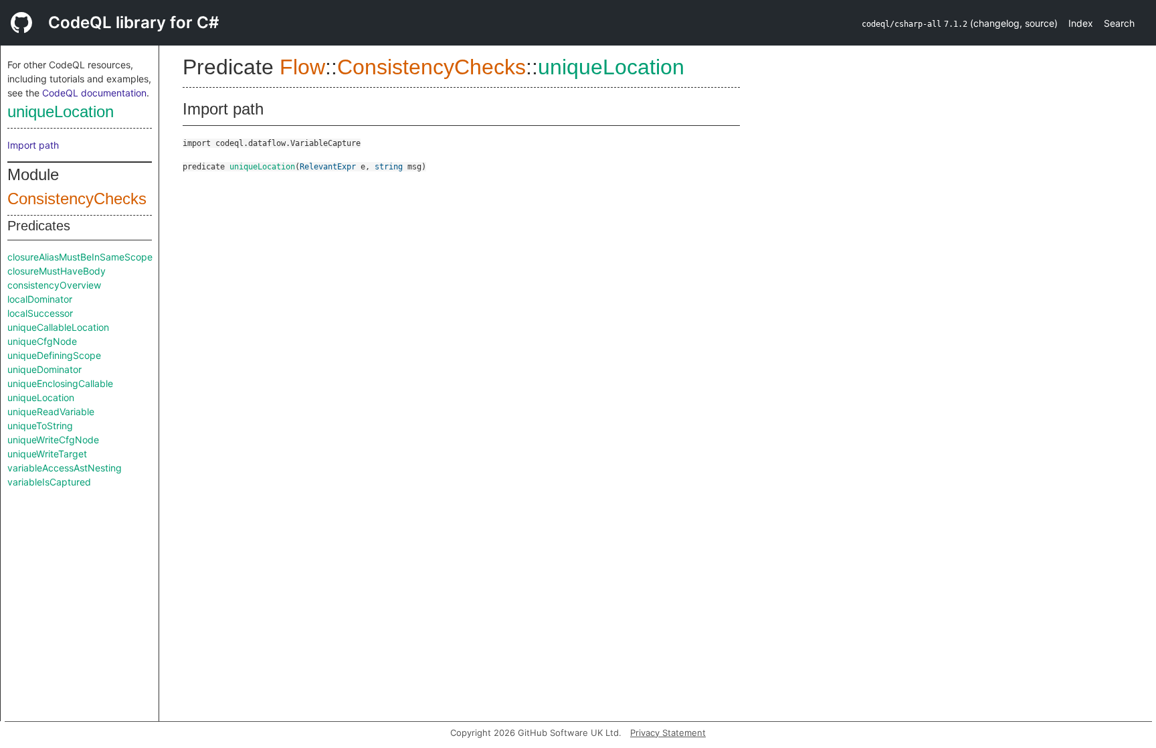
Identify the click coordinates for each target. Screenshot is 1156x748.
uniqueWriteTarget (47, 453)
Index (1080, 23)
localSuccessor (40, 313)
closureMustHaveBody (56, 271)
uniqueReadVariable (50, 411)
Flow (302, 67)
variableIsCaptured (49, 482)
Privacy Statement (668, 732)
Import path (33, 145)
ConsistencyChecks (77, 199)
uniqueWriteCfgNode (53, 439)
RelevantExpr (328, 166)
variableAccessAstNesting (64, 467)
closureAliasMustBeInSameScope (80, 257)
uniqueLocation (60, 111)
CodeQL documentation (94, 92)
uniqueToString (40, 425)
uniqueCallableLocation (58, 327)
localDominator (39, 299)
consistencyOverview (54, 285)
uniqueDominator (44, 369)
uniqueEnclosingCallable (60, 383)
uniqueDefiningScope (54, 355)
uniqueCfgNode (42, 341)
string (389, 166)
